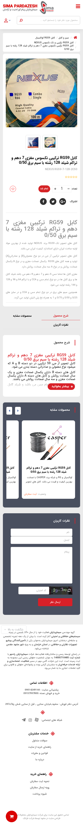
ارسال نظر (55, 602)
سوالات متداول (39, 741)
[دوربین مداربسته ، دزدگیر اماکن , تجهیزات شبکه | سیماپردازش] (31, 7)
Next (9, 411)
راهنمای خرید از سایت (39, 747)
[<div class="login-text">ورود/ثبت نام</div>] (10, 21)
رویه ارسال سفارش (39, 788)
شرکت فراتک (28, 818)
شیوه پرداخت (39, 794)
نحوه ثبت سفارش (39, 781)
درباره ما (39, 760)
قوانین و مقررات (39, 753)
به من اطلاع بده (28, 188)
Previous (18, 411)
